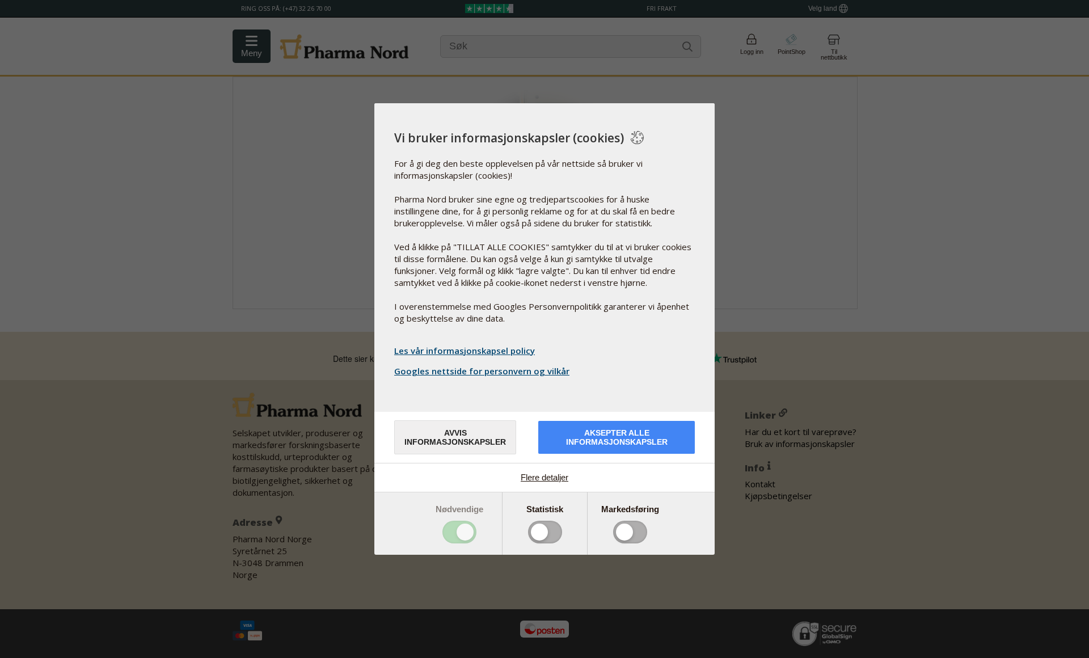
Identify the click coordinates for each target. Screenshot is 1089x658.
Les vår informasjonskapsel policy (464, 350)
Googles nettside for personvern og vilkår (481, 371)
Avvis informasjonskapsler (455, 437)
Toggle (459, 532)
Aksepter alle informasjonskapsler (617, 437)
